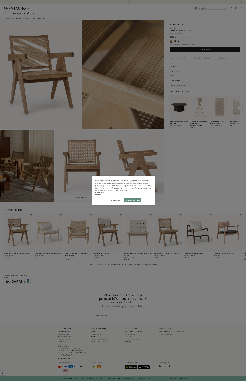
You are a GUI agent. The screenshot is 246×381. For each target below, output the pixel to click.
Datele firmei (98, 194)
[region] (123, 190)
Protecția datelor (100, 192)
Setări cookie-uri (116, 200)
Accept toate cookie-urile (132, 200)
